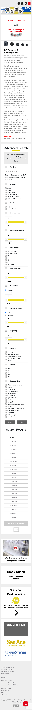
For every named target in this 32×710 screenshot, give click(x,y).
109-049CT (13, 509)
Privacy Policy (16, 702)
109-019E (13, 457)
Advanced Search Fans (8, 683)
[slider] (6, 222)
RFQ (2, 693)
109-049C (13, 505)
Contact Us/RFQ (6, 688)
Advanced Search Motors (9, 685)
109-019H (13, 469)
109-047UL (13, 501)
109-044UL (13, 497)
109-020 (13, 477)
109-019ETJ (13, 465)
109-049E (13, 517)
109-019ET (13, 461)
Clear (22, 422)
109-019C (13, 445)
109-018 (13, 441)
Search (10, 422)
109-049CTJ (13, 513)
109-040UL (13, 485)
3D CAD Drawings (7, 669)
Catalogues (5, 673)
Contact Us (5, 690)
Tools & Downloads (7, 667)
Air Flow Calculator (7, 671)
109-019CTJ (13, 453)
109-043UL (13, 493)
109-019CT (13, 449)
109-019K (13, 473)
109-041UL (13, 489)
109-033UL (13, 481)
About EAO (5, 695)
